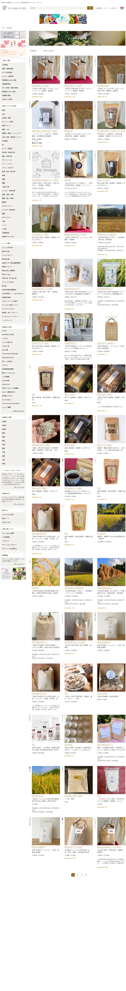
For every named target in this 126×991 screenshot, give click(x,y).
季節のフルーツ (7, 267)
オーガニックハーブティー (10, 316)
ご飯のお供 (5, 187)
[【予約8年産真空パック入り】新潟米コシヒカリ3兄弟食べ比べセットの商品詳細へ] (77, 337)
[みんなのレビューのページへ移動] (13, 53)
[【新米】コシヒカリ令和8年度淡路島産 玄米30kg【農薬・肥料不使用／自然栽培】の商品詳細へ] (44, 790)
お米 (3, 114)
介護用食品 (5, 233)
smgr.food (6, 384)
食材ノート (5, 518)
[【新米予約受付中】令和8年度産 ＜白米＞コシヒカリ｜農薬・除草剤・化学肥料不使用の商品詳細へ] (44, 688)
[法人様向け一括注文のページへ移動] (13, 35)
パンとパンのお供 (8, 282)
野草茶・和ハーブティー (10, 313)
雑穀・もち (5, 129)
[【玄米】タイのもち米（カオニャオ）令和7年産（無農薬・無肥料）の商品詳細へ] (109, 77)
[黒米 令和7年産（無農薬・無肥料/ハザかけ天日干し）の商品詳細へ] (109, 171)
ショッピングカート (10, 545)
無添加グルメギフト (8, 236)
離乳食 (4, 202)
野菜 (3, 110)
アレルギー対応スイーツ (10, 305)
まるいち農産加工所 (8, 392)
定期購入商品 (6, 95)
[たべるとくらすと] (14, 8)
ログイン (106, 8)
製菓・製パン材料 (8, 198)
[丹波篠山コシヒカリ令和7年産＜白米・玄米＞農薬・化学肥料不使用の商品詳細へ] (77, 838)
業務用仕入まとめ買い (9, 91)
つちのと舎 (5, 346)
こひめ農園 (5, 377)
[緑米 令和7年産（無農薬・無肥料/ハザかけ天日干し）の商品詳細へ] (44, 225)
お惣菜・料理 (6, 118)
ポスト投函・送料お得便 (10, 88)
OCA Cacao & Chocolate (11, 403)
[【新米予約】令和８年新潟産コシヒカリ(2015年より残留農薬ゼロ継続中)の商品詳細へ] (77, 284)
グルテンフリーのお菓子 (10, 301)
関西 (3, 448)
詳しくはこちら (19, 487)
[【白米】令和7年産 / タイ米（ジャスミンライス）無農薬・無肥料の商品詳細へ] (44, 77)
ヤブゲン (5, 365)
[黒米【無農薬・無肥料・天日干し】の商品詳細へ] (77, 435)
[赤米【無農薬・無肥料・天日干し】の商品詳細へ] (44, 478)
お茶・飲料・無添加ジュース (11, 137)
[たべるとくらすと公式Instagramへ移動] (13, 573)
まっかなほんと (7, 400)
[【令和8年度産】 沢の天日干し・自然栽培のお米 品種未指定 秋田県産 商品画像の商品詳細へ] (109, 583)
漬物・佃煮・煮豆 (8, 194)
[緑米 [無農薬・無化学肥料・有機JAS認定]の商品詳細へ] (77, 525)
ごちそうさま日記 (8, 514)
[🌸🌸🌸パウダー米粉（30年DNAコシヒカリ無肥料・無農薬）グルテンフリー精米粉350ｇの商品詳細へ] (109, 787)
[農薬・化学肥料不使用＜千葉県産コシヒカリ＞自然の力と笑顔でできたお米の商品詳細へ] (109, 739)
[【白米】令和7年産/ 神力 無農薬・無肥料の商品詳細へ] (77, 633)
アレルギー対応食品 (8, 210)
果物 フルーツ (6, 125)
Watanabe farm (8, 357)
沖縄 (3, 464)
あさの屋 (5, 350)
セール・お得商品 (8, 76)
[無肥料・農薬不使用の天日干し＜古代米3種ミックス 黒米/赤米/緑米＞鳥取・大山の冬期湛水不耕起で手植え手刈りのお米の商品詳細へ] (109, 434)
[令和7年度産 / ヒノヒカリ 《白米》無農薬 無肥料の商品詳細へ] (109, 631)
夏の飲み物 (5, 259)
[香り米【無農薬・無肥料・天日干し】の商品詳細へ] (77, 384)
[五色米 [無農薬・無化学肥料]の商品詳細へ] (109, 682)
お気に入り (114, 8)
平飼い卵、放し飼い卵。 (10, 278)
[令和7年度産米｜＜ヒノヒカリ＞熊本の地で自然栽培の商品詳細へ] (109, 334)
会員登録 (99, 8)
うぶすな (5, 338)
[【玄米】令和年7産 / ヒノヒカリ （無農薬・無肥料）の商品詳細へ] (77, 225)
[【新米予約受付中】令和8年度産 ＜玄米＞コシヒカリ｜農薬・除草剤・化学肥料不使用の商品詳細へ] (44, 529)
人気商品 (5, 65)
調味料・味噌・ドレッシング (11, 133)
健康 (3, 213)
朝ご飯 (4, 286)
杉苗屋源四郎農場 (8, 369)
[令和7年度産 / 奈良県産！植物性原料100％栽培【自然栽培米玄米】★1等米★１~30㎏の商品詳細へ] (44, 734)
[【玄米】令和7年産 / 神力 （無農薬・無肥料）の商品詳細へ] (44, 280)
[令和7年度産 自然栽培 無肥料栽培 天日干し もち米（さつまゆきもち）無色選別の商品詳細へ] (77, 736)
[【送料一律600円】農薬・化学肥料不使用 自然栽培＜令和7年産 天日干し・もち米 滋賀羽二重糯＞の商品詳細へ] (44, 434)
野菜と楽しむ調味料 (8, 270)
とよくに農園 (6, 407)
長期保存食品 (6, 297)
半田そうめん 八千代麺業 (10, 388)
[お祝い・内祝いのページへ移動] (13, 44)
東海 (3, 441)
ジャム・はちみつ (8, 168)
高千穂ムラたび (7, 396)
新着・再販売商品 (8, 69)
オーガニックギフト (8, 309)
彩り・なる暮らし (8, 361)
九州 (3, 460)
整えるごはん (6, 274)
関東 (3, 433)
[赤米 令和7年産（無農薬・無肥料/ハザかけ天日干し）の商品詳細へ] (44, 334)
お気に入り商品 (7, 99)
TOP (3, 28)
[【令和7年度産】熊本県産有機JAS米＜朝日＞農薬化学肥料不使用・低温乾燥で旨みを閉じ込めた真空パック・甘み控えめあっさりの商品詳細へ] (44, 577)
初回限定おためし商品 (9, 80)
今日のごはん (6, 522)
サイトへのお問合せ (10, 548)
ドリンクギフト (7, 255)
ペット (4, 225)
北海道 (4, 421)
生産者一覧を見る (18, 411)
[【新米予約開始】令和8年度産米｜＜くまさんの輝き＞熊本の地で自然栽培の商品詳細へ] (44, 636)
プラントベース (7, 160)
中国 (3, 452)
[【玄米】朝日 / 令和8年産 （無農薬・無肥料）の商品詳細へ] (109, 842)
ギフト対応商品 (7, 72)
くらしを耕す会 (7, 342)
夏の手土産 (5, 251)
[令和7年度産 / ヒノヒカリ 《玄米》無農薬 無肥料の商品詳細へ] (44, 836)
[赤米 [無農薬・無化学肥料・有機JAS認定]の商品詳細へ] (109, 479)
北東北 (4, 425)
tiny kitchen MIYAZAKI (10, 354)
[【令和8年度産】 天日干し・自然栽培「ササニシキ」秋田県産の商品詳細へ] (77, 583)
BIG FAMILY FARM (8, 334)
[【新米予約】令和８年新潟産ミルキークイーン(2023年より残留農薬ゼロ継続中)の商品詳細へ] (109, 283)
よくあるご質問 (9, 533)
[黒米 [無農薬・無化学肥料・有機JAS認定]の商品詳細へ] (44, 385)
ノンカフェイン (7, 320)
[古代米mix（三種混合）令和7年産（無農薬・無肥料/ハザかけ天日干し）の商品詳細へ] (109, 122)
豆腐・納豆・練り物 (8, 171)
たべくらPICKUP (7, 247)
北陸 (3, 444)
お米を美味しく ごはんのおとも (13, 293)
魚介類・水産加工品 (8, 152)
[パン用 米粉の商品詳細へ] (77, 784)
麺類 (3, 183)
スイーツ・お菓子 (8, 122)
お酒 (3, 221)
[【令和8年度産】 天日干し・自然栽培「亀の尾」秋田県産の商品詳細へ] (109, 230)
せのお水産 (5, 380)
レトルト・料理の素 (8, 191)
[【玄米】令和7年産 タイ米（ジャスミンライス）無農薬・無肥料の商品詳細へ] (77, 77)
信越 (3, 437)
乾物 (3, 175)
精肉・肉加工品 (7, 156)
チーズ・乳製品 (7, 148)
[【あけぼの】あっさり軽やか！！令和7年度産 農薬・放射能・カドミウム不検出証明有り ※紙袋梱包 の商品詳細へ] (77, 174)
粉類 (3, 179)
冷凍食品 (5, 141)
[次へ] (86, 874)
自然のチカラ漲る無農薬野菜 (11, 263)
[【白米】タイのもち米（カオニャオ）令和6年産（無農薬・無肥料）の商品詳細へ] (77, 120)
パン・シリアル (7, 164)
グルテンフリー (7, 206)
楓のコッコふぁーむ (8, 373)
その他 (4, 229)
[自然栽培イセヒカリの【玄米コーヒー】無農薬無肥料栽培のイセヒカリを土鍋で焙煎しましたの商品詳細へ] (77, 479)
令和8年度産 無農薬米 (9, 290)
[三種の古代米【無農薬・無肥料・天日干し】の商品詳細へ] (109, 388)
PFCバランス (6, 217)
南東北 (4, 429)
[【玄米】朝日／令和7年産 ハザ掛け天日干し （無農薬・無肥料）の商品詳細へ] (44, 175)
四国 (3, 456)
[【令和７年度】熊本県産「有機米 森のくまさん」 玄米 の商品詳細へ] (77, 683)
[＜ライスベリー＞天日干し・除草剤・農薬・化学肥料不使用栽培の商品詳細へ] (44, 124)
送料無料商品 (6, 84)
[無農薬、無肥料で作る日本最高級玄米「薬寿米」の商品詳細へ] (109, 523)
